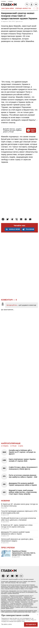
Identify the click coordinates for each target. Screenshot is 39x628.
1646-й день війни (7, 8)
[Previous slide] (34, 8)
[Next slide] (37, 8)
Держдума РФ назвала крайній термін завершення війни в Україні (23, 484)
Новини (5, 501)
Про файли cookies (6, 624)
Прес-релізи (8, 547)
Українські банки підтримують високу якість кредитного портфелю (23, 553)
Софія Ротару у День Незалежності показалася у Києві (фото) (23, 468)
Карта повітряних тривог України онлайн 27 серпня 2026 (22, 460)
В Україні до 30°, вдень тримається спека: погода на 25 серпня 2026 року (17, 526)
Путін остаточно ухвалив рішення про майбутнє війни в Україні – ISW (23, 476)
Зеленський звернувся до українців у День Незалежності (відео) (17, 540)
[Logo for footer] (9, 571)
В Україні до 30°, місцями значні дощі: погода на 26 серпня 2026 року (19, 505)
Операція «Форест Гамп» (24, 8)
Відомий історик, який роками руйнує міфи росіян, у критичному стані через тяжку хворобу (23, 492)
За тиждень (5, 446)
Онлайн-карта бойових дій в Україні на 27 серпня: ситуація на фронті (22, 452)
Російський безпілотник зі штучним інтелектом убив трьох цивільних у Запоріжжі (18, 519)
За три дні (13, 446)
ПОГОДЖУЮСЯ (31, 624)
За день (20, 446)
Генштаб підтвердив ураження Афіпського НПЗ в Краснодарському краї (19, 512)
